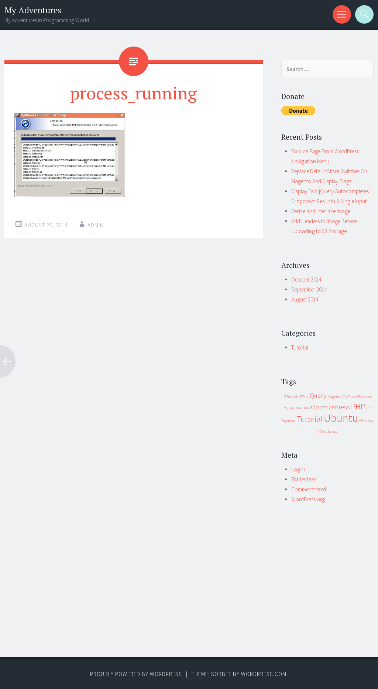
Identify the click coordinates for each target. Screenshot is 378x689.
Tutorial (299, 347)
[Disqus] (133, 360)
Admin (95, 225)
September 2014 (309, 289)
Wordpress (328, 431)
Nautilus (303, 408)
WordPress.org (308, 499)
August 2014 (304, 299)
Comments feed (308, 489)
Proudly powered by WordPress (136, 674)
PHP (358, 406)
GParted (290, 396)
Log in (298, 469)
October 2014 (306, 279)
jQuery (317, 396)
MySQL (289, 408)
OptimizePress (330, 407)
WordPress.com (263, 674)
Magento (334, 396)
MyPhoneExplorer (357, 396)
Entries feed (304, 479)
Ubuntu (341, 418)
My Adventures (32, 10)
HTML (302, 396)
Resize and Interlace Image (320, 211)
